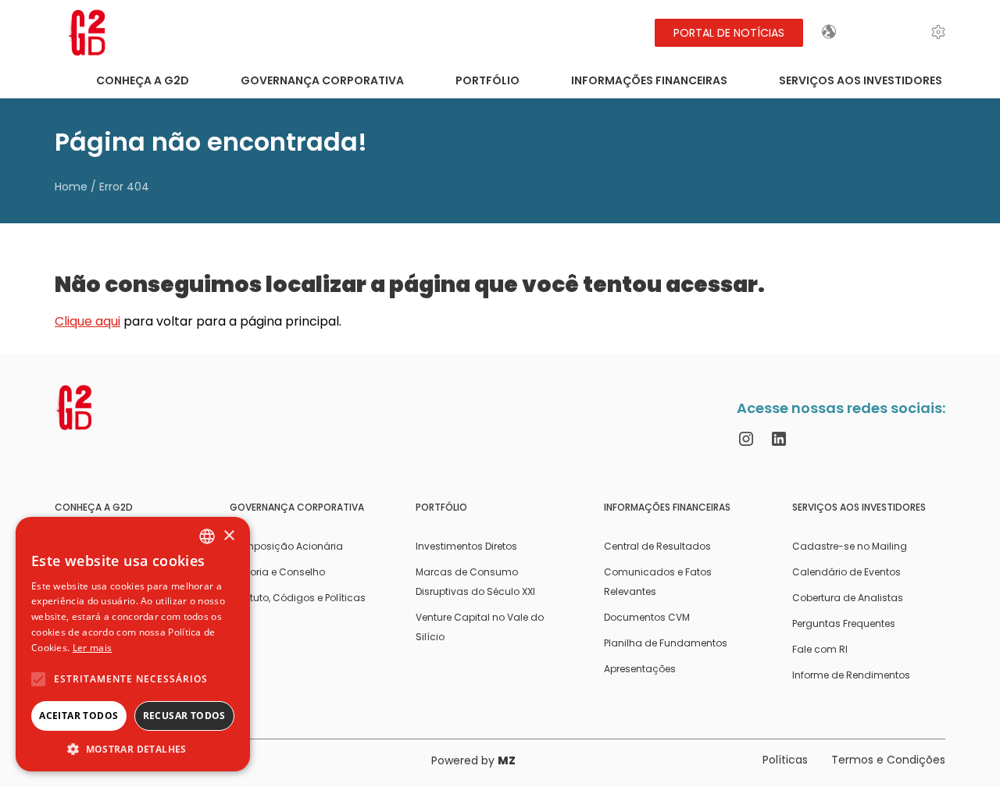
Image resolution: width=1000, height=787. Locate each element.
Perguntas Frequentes (843, 623)
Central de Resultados (657, 546)
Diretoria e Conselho (277, 572)
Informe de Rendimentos (851, 675)
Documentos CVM (647, 617)
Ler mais (92, 647)
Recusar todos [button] (184, 715)
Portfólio (487, 80)
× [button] (228, 536)
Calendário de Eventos (846, 572)
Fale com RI (820, 649)
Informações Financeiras (649, 80)
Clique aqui (87, 321)
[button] (132, 748)
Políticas (785, 759)
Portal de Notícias (728, 33)
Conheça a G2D (142, 80)
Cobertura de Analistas (847, 597)
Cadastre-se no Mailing (849, 546)
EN (870, 32)
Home (71, 186)
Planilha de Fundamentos (665, 643)
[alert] (133, 644)
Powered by (473, 760)
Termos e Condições (888, 759)
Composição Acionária (286, 546)
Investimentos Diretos (466, 546)
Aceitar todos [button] (78, 715)
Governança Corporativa (322, 80)
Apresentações (640, 668)
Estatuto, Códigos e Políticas (298, 597)
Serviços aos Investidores (860, 80)
